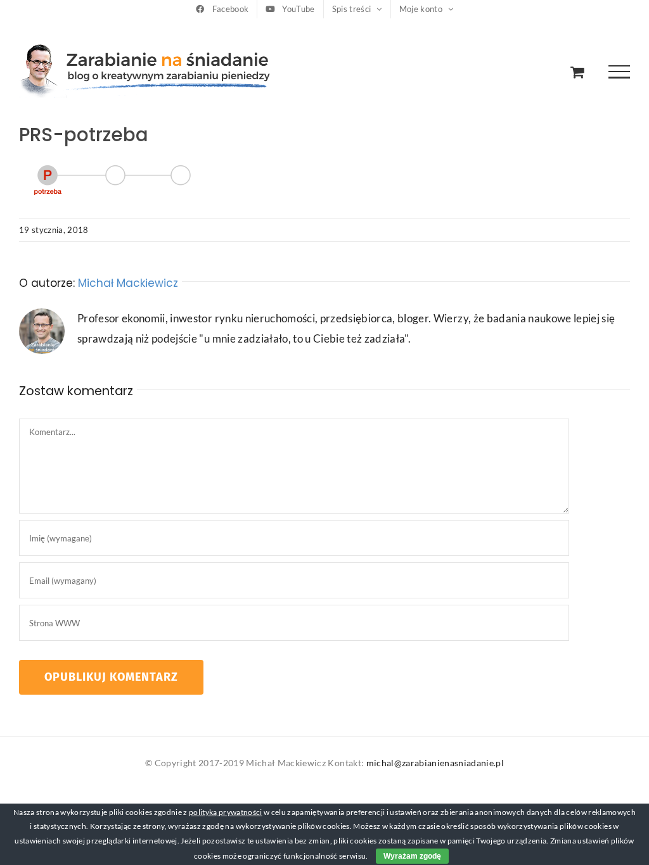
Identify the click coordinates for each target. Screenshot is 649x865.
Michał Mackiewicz (128, 283)
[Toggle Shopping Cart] (577, 72)
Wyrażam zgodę (412, 856)
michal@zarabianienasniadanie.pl (435, 762)
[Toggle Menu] (619, 72)
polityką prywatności (225, 812)
